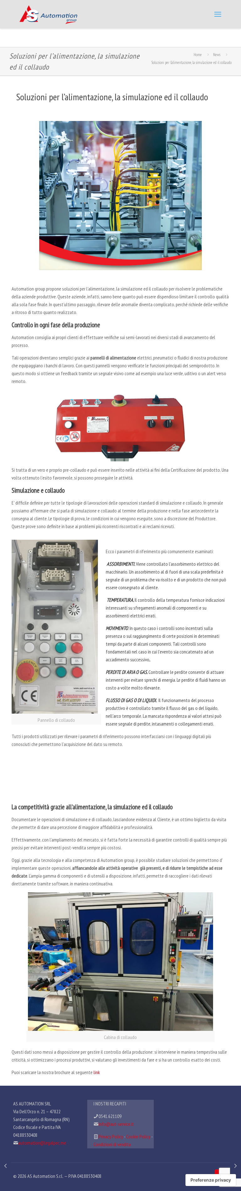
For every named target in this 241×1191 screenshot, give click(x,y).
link (97, 1072)
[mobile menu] (217, 14)
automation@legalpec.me (42, 1143)
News (216, 54)
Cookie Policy (138, 1136)
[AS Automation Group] (48, 14)
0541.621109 (110, 1116)
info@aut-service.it (116, 1124)
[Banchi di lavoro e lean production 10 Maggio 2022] (235, 1165)
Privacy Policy (111, 1136)
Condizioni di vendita (112, 1144)
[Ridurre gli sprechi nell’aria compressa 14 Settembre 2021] (5, 1165)
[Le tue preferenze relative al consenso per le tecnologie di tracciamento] (210, 1180)
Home (198, 54)
